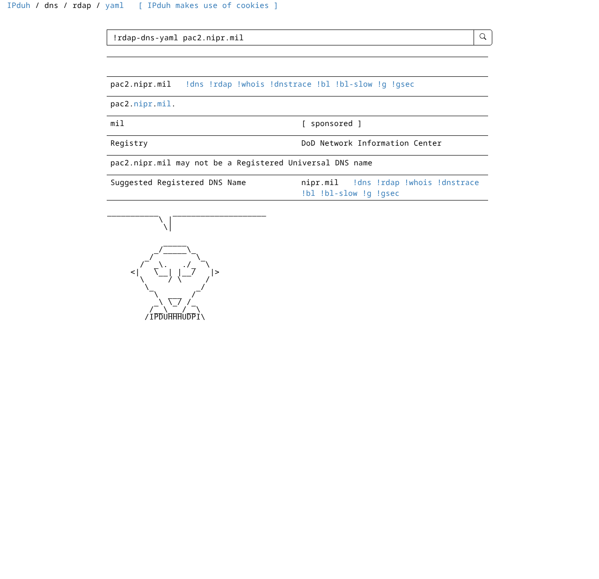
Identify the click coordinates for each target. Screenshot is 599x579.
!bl (323, 84)
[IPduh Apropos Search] (483, 37)
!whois (251, 84)
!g (382, 84)
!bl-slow (354, 84)
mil (164, 103)
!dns (194, 84)
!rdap (220, 84)
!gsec (403, 84)
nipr (143, 103)
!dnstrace (291, 84)
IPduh (18, 5)
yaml (114, 5)
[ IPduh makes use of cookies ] (208, 5)
